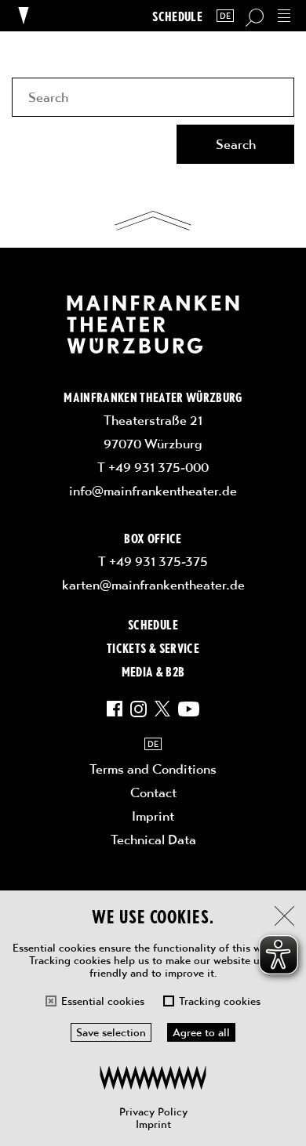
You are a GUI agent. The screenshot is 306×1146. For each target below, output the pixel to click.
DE (225, 16)
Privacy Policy (153, 1111)
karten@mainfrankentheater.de (153, 584)
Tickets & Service (153, 647)
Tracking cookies (219, 1001)
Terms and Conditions (153, 769)
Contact (153, 792)
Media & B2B (153, 671)
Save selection (111, 1032)
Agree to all (201, 1032)
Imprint (153, 1124)
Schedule (177, 16)
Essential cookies (102, 1001)
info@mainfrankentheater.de (153, 490)
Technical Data (153, 839)
